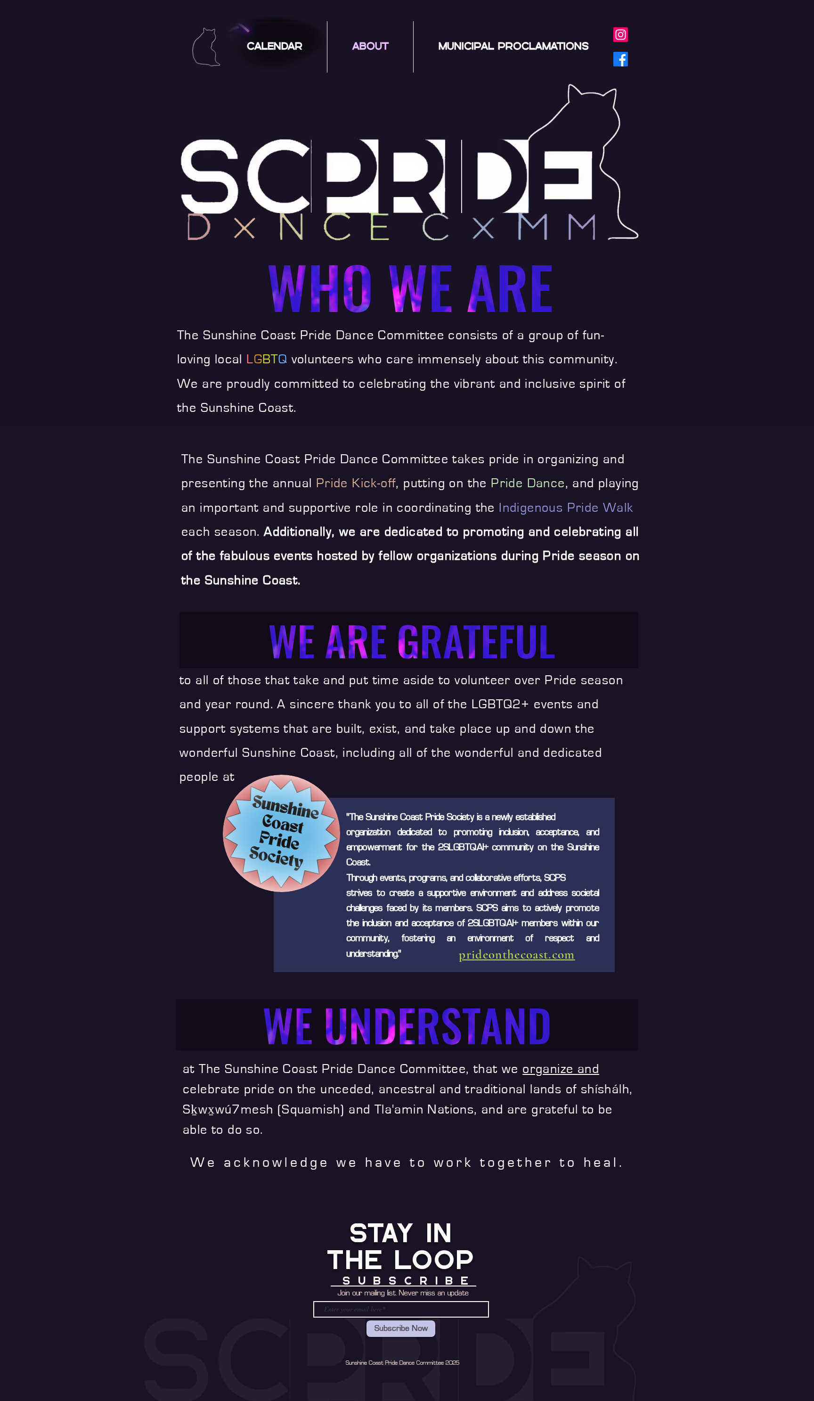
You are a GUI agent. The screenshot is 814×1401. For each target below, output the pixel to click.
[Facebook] (620, 59)
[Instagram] (620, 34)
